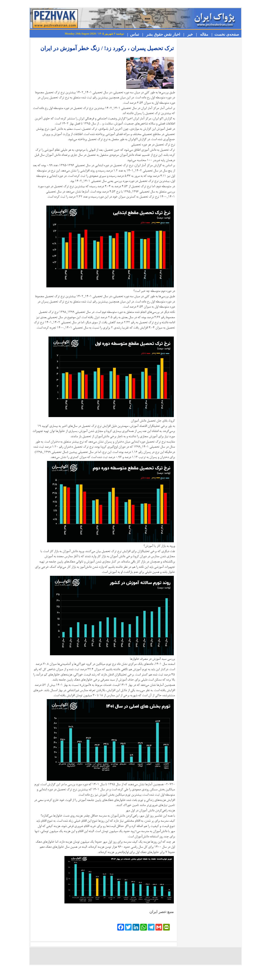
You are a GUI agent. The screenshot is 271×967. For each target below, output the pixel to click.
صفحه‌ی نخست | (224, 34)
